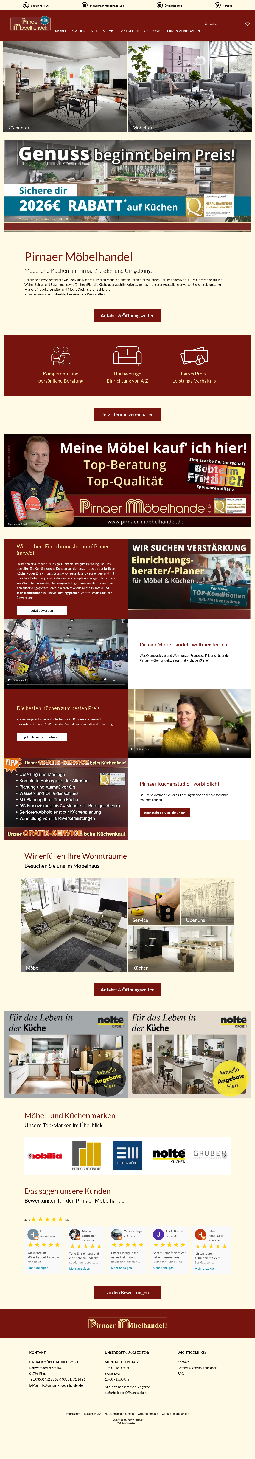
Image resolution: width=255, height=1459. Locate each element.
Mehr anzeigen (37, 1268)
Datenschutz (92, 1413)
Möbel (33, 967)
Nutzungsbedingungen (119, 1413)
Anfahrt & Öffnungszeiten (128, 315)
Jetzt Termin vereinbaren (127, 414)
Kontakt (183, 1362)
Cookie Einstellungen (175, 1413)
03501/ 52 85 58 (47, 1379)
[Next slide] (225, 1156)
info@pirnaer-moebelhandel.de (61, 1385)
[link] (61, 31)
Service (140, 920)
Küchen (141, 967)
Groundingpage (148, 1413)
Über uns (195, 920)
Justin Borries (174, 1231)
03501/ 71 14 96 (73, 1379)
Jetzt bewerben (42, 610)
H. (41, 1231)
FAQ (181, 1374)
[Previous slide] (30, 1156)
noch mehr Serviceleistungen (165, 813)
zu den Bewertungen (127, 1292)
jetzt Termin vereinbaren (42, 737)
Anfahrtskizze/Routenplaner (197, 1368)
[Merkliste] (248, 24)
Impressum (73, 1413)
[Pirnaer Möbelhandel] (30, 23)
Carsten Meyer (133, 1231)
